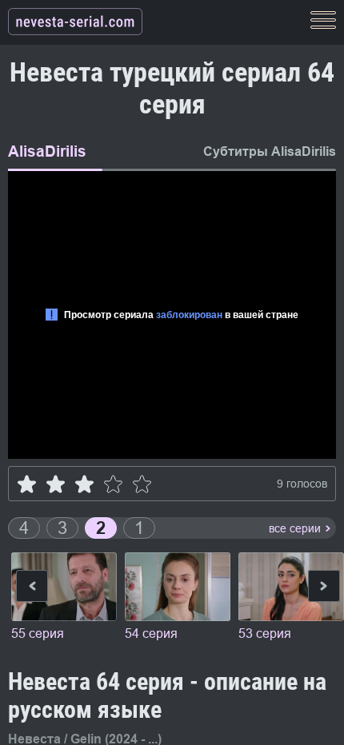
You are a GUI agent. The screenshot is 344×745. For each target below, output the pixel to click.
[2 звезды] (56, 484)
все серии (295, 528)
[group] (64, 597)
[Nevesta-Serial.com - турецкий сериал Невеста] (75, 22)
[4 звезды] (113, 484)
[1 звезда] (27, 484)
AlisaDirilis (47, 151)
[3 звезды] (84, 484)
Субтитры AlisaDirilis (269, 151)
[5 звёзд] (142, 484)
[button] (324, 589)
